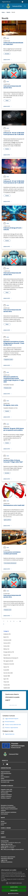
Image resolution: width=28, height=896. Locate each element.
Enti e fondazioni (5, 777)
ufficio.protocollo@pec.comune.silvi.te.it (13, 849)
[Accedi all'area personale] (22, 1)
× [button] (26, 869)
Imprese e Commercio (6, 794)
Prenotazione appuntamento (8, 857)
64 (20, 621)
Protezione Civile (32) (9, 664)
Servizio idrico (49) (8, 673)
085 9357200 (9, 844)
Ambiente (3, 810)
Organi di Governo (5, 772)
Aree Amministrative (6, 773)
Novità (8, 12)
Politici (2, 778)
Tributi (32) (6, 682)
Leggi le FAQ (4, 860)
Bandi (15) (6, 637)
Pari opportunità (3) (8, 661)
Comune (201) (7, 643)
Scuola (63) (6, 670)
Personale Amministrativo (7, 780)
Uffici (2, 775)
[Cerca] (25, 6)
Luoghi (2, 832)
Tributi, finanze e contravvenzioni (9, 809)
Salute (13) (6, 667)
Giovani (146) (7, 655)
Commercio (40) (7, 640)
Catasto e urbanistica (6, 796)
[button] (13, 893)
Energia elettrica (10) (9, 652)
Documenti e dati (5, 782)
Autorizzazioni (4, 814)
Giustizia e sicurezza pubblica (8, 807)
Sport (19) (6, 679)
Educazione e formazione (7, 805)
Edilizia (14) (6, 649)
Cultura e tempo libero (6, 791)
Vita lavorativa (4, 793)
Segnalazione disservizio (7, 858)
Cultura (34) (6, 646)
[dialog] (14, 882)
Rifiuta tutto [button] (14, 890)
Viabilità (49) (7, 688)
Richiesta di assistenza (6, 862)
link (6, 880)
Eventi (2, 833)
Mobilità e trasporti (6, 798)
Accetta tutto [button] (14, 887)
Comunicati (3, 823)
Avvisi (7, 38)
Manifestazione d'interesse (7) (11, 658)
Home (3, 12)
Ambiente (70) (7, 634)
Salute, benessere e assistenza (8, 812)
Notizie (2, 821)
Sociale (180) (7, 676)
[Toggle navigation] (3, 6)
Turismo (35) (7, 685)
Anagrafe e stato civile (6, 789)
